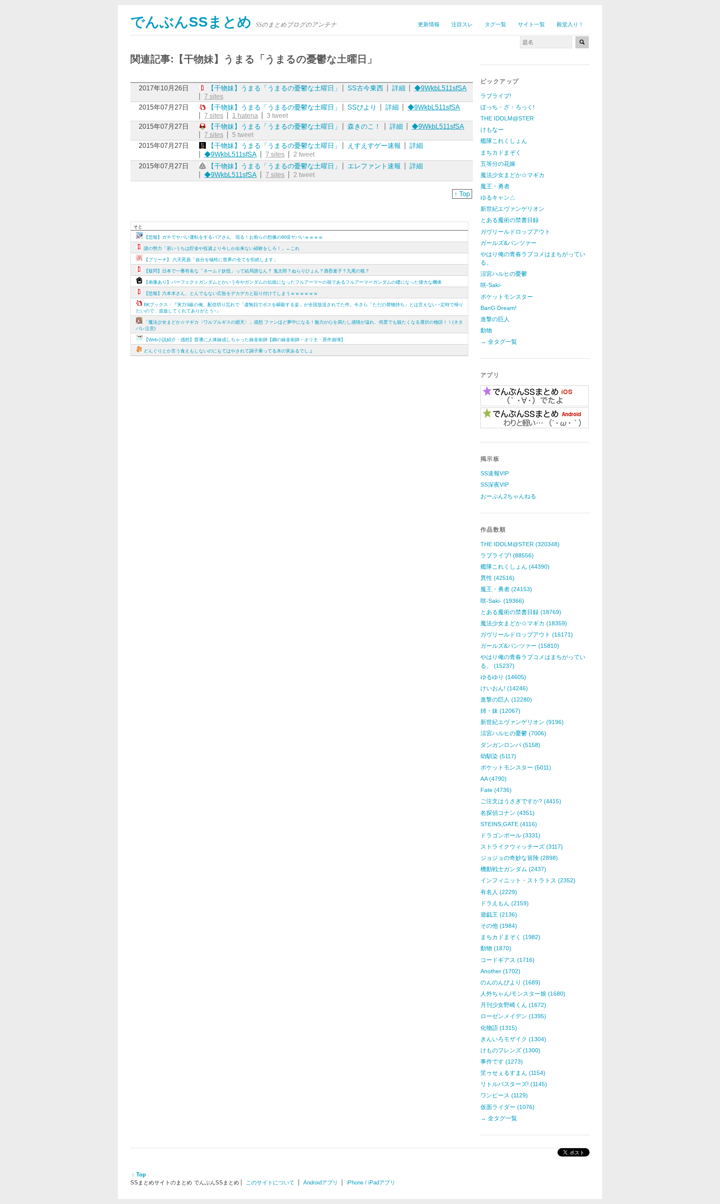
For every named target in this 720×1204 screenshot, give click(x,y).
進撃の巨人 (495, 319)
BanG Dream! (498, 308)
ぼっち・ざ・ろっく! (507, 107)
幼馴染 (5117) (498, 756)
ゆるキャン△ (497, 197)
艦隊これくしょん (503, 140)
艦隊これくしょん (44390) (515, 566)
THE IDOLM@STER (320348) (520, 544)
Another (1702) (500, 971)
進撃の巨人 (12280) (506, 699)
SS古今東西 (365, 88)
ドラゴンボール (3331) (510, 835)
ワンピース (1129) (504, 1095)
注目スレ (462, 24)
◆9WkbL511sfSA (440, 88)
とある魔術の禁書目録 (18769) (520, 612)
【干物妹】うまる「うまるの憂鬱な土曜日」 (274, 88)
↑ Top (462, 193)
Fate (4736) (496, 790)
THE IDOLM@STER (507, 118)
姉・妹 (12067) (500, 710)
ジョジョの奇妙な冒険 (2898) (519, 857)
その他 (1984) (498, 925)
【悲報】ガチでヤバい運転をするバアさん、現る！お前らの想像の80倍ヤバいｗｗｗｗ (233, 237)
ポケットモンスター (506, 296)
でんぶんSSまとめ (191, 22)
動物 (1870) (495, 948)
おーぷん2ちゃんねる (508, 496)
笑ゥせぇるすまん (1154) (512, 1072)
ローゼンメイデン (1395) (513, 1016)
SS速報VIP (494, 473)
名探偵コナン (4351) (507, 812)
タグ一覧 (495, 24)
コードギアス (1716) (507, 960)
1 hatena (245, 115)
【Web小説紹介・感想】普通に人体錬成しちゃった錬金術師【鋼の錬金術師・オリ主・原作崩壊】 (244, 339)
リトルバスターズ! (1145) (513, 1084)
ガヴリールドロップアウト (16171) (526, 634)
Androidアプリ (320, 1182)
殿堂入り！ (570, 24)
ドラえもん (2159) (504, 903)
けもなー (492, 129)
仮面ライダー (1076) (507, 1107)
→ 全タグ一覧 (498, 341)
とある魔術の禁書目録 (509, 220)
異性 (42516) (497, 578)
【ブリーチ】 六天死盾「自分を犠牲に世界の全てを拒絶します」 (211, 259)
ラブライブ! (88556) (507, 555)
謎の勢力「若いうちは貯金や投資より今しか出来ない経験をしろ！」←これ (222, 248)
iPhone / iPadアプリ (371, 1182)
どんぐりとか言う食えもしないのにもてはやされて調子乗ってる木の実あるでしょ (228, 350)
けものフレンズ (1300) (510, 1050)
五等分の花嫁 (497, 163)
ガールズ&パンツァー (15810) (519, 645)
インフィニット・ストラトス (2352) (527, 880)
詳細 (398, 88)
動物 (486, 330)
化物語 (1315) (498, 1027)
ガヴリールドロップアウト (515, 231)
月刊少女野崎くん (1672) (513, 1005)
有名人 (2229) (498, 892)
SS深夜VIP (494, 484)
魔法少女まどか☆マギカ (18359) (523, 623)
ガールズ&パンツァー (508, 243)
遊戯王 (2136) (498, 914)
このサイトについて (270, 1182)
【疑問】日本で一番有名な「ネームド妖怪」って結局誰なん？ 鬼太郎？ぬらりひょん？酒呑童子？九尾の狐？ (257, 270)
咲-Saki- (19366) (502, 600)
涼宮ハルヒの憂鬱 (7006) (513, 733)
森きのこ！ (364, 126)
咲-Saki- (491, 285)
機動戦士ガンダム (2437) (513, 869)
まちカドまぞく (500, 152)
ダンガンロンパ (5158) (510, 745)
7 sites (213, 96)
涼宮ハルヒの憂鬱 (503, 273)
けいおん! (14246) (504, 688)
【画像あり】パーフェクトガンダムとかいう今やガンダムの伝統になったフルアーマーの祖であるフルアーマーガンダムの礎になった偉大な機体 (293, 282)
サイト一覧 (531, 24)
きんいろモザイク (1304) (513, 1039)
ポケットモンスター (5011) (515, 767)
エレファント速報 (374, 166)
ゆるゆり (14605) (503, 677)
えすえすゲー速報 (374, 145)
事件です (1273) (501, 1061)
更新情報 (429, 24)
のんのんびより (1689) (510, 982)
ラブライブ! (495, 95)
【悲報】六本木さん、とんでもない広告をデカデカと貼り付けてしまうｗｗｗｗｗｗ (231, 293)
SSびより (362, 107)
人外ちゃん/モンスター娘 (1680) (522, 993)
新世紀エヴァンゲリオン (512, 208)
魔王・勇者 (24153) (506, 589)
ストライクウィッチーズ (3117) (521, 846)
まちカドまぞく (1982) (510, 937)
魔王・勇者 (495, 186)
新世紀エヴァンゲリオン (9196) (522, 722)
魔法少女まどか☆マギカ (512, 175)
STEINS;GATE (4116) (508, 824)
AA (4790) (493, 778)
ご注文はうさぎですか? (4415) (520, 801)
